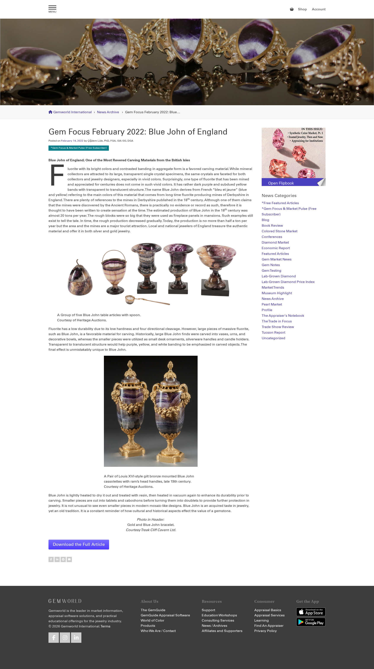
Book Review (272, 225)
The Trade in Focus (277, 321)
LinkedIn (76, 637)
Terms (105, 626)
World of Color (152, 620)
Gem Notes (271, 265)
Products (148, 625)
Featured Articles (275, 253)
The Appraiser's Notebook (283, 315)
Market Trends (273, 287)
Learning (261, 620)
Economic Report (276, 248)
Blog (265, 220)
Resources (212, 601)
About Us (149, 601)
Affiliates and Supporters (222, 631)
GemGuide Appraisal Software (165, 615)
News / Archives (214, 625)
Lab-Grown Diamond (279, 276)
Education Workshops (219, 615)
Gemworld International (187, 9)
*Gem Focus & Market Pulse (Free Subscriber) (79, 148)
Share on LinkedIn (57, 559)
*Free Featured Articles (280, 203)
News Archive (108, 112)
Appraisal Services (269, 615)
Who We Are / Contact (158, 631)
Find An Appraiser (269, 625)
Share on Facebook (51, 559)
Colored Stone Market (279, 231)
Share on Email (69, 559)
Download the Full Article (79, 544)
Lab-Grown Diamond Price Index (288, 282)
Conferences (272, 237)
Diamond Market (275, 242)
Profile (267, 310)
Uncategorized (273, 338)
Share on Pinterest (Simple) (63, 559)
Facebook (53, 637)
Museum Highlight (277, 293)
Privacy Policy (265, 631)
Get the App (307, 601)
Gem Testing (271, 270)
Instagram (65, 637)
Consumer (264, 601)
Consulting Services (218, 620)
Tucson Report (273, 332)
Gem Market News (277, 259)
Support (208, 610)
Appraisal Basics (267, 610)
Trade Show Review (278, 327)
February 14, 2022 (72, 141)
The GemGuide (153, 610)
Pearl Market (272, 304)
